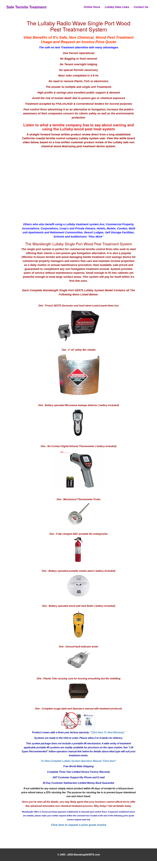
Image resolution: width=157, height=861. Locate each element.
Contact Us (141, 7)
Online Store (92, 7)
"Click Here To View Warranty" (107, 732)
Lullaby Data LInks (117, 7)
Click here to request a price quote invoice (78, 825)
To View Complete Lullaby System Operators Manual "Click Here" (78, 761)
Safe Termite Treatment (26, 7)
